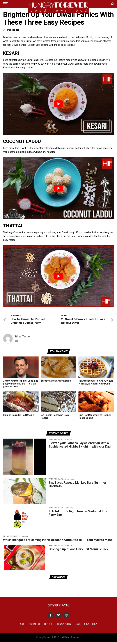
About (23, 623)
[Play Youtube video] (58, 104)
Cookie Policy (90, 623)
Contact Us (35, 623)
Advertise (48, 623)
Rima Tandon (12, 30)
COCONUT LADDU (22, 141)
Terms (78, 623)
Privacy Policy (64, 623)
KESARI (11, 53)
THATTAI (12, 226)
